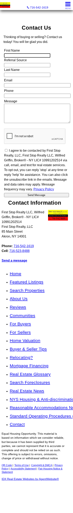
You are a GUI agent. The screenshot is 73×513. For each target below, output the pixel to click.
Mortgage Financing (29, 365)
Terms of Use (21, 465)
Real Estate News (27, 391)
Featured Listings (26, 282)
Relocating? (21, 357)
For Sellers (20, 332)
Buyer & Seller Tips (28, 349)
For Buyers (20, 323)
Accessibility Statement (23, 468)
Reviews (18, 307)
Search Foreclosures (30, 382)
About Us (19, 298)
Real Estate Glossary (30, 374)
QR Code (7, 465)
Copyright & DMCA (41, 465)
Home (15, 273)
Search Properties (27, 290)
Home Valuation (25, 340)
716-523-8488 (19, 251)
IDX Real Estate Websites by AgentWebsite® (30, 479)
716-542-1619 (24, 246)
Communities (22, 315)
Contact (17, 424)
